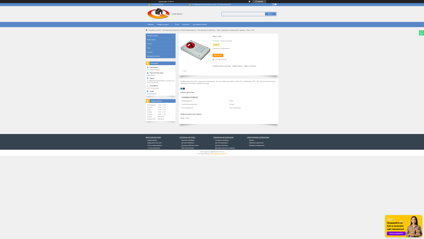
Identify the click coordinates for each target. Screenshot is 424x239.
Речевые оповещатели (256, 145)
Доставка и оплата (200, 24)
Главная (150, 24)
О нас (177, 24)
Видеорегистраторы (155, 143)
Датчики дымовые (221, 143)
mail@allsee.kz (151, 94)
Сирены (251, 140)
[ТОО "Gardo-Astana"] (158, 14)
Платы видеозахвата (155, 145)
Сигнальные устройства (206, 30)
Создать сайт (162, 1)
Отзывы (149, 52)
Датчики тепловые (221, 145)
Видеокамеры (152, 140)
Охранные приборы (187, 140)
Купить (219, 55)
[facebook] (181, 89)
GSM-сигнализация (187, 148)
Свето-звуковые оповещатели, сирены (231, 30)
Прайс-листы (151, 39)
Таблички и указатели (256, 143)
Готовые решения (154, 148)
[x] (184, 89)
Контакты (185, 24)
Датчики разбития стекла (190, 145)
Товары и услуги (163, 24)
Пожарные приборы (222, 140)
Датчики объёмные (187, 143)
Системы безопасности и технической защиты (179, 30)
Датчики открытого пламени (225, 148)
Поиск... (270, 14)
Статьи (149, 44)
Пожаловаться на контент (219, 154)
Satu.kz (222, 152)
